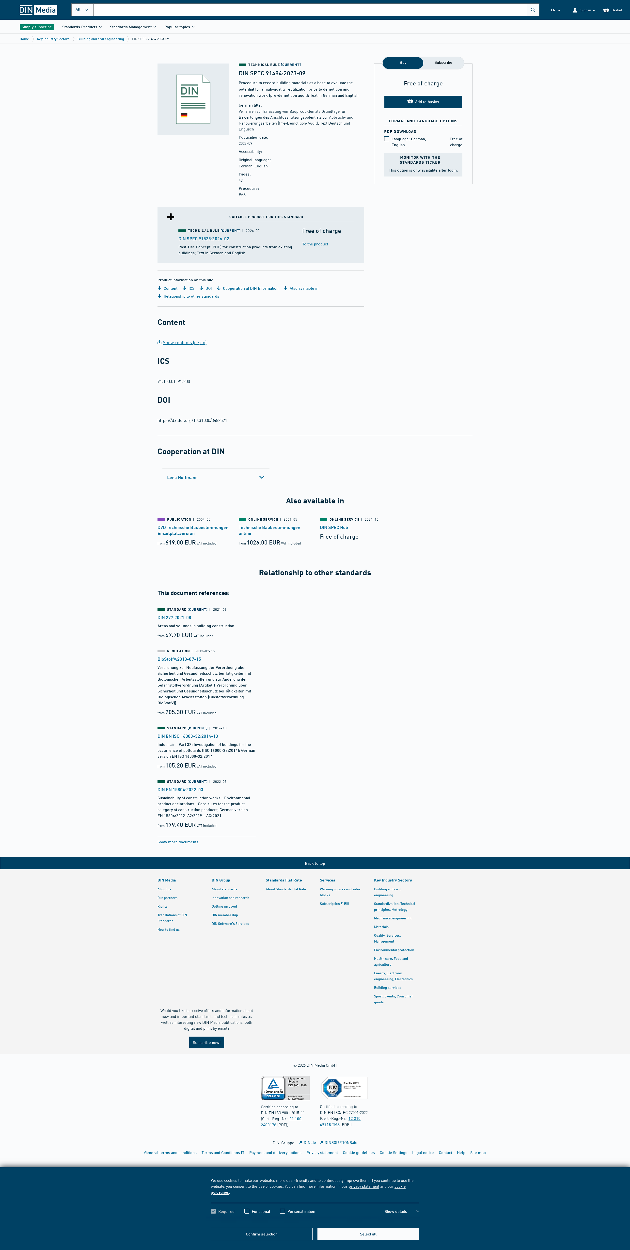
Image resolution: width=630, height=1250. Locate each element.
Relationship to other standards (191, 296)
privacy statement (364, 1186)
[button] (583, 10)
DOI (208, 288)
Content (170, 288)
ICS (191, 288)
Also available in (303, 288)
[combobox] (316, 10)
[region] (315, 1200)
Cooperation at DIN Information (250, 288)
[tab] (215, 477)
